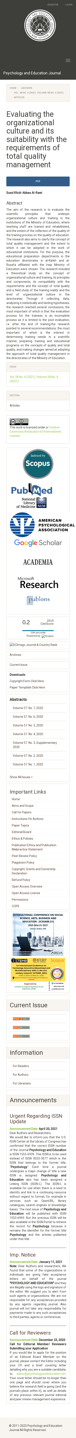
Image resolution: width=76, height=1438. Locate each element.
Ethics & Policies (22, 838)
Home (13, 88)
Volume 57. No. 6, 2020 (28, 716)
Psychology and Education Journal (32, 73)
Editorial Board (21, 832)
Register (53, 4)
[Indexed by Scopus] (38, 464)
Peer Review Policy (24, 856)
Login (68, 4)
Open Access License (26, 893)
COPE (15, 906)
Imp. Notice (23, 1255)
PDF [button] (38, 181)
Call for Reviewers (30, 1333)
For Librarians (22, 1083)
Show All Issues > (21, 777)
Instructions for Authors (27, 819)
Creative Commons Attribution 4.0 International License (35, 432)
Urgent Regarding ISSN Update (36, 1118)
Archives (26, 88)
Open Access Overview (27, 886)
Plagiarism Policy (23, 862)
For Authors (20, 1074)
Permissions (20, 899)
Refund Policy (21, 880)
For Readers (21, 1066)
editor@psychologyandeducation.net (41, 1373)
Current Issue (18, 664)
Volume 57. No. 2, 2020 (28, 755)
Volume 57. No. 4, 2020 (28, 734)
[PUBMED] (32, 495)
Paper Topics (20, 825)
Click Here (37, 681)
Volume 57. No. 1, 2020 (28, 764)
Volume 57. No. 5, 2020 (28, 725)
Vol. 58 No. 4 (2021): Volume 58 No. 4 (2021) (39, 92)
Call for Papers (21, 812)
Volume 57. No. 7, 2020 (28, 708)
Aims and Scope (23, 805)
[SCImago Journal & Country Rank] (38, 645)
